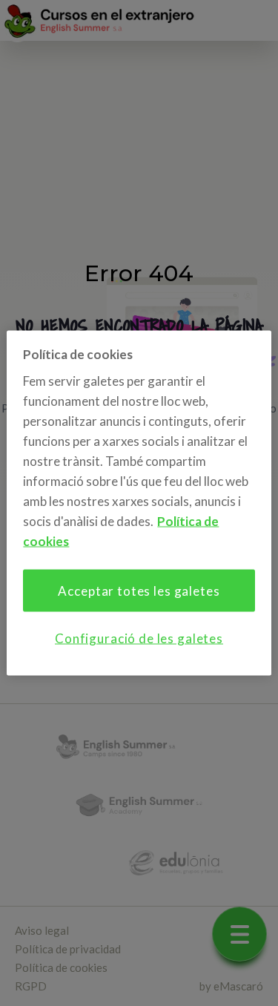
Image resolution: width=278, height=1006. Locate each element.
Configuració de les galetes (139, 637)
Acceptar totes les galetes (138, 590)
